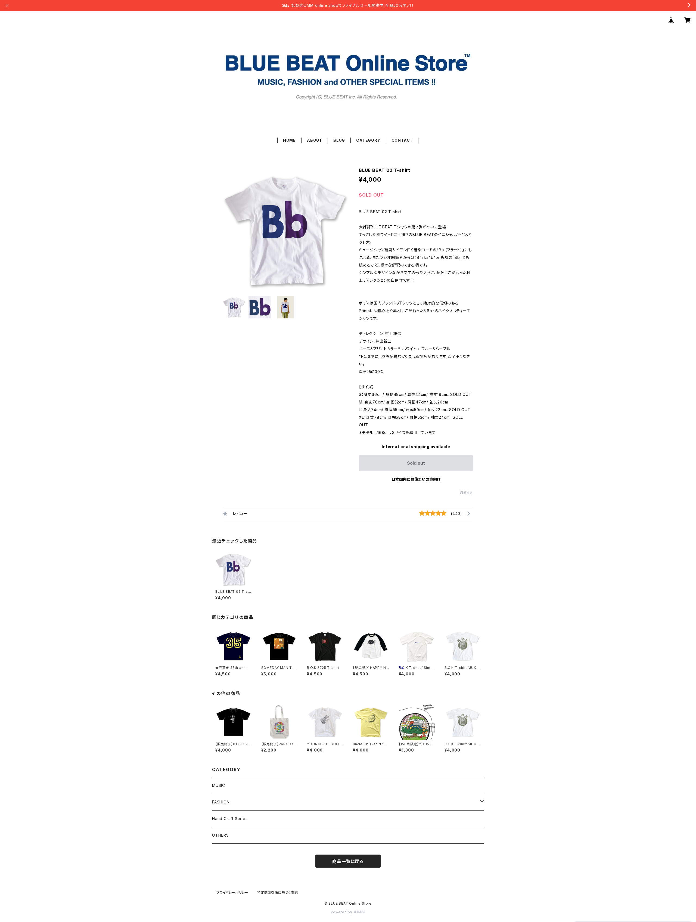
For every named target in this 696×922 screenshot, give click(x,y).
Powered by (342, 912)
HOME (289, 140)
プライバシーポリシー (232, 892)
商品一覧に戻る (348, 861)
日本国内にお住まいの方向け (415, 479)
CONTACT (402, 140)
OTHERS (220, 835)
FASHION (221, 802)
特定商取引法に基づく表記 (277, 892)
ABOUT (314, 140)
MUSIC (218, 785)
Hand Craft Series (230, 818)
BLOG (339, 140)
